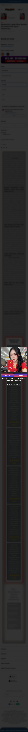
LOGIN (21, 375)
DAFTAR (7, 375)
